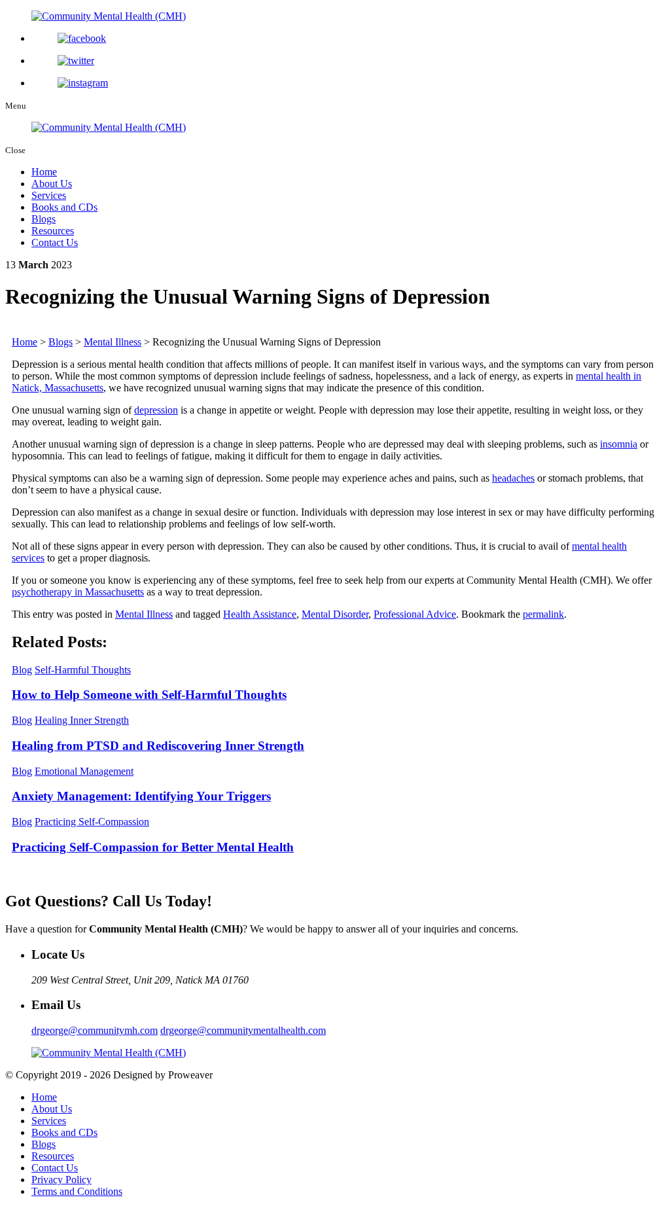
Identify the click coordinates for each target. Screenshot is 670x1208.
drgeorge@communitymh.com (94, 1030)
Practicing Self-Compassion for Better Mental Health (153, 847)
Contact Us (54, 242)
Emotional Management (84, 771)
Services (48, 195)
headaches (513, 478)
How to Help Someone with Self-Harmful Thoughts (149, 695)
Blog (22, 669)
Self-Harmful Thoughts (83, 669)
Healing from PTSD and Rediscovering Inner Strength (158, 746)
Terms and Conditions (76, 1191)
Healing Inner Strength (82, 720)
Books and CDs (64, 207)
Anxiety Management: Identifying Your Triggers (141, 796)
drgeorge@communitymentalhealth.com (243, 1030)
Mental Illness (144, 614)
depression (156, 410)
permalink (543, 614)
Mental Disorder (335, 614)
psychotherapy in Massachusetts (78, 591)
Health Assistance (259, 614)
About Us (51, 183)
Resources (52, 230)
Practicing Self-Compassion (92, 821)
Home (44, 171)
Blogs (43, 218)
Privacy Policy (61, 1179)
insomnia (618, 444)
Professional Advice (415, 614)
